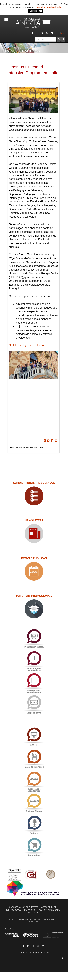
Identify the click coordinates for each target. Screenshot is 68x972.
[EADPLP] (34, 888)
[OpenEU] (14, 874)
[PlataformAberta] (34, 638)
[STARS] (50, 874)
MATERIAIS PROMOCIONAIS (34, 595)
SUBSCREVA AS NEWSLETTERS (23, 907)
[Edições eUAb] (34, 704)
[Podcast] (34, 824)
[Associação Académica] (34, 780)
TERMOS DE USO (13, 910)
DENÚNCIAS (29, 910)
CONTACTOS (32, 913)
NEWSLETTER (34, 520)
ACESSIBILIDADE (48, 907)
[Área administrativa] (62, 958)
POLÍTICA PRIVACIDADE (49, 910)
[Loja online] (34, 847)
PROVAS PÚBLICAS (34, 558)
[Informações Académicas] (34, 660)
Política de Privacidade (49, 7)
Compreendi (36, 11)
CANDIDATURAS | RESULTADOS (34, 482)
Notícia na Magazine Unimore (26, 345)
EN (62, 33)
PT (58, 33)
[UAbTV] (34, 736)
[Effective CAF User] (31, 874)
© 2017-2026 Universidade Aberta (34, 952)
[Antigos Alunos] (34, 802)
